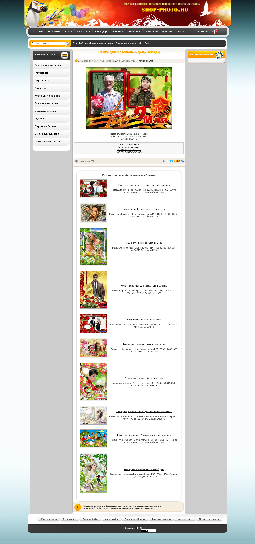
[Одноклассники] (175, 161)
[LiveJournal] (182, 161)
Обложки (118, 31)
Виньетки (54, 31)
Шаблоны (135, 31)
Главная (38, 31)
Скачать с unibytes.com (129, 147)
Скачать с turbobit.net (129, 144)
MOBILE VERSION (205, 32)
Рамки (68, 31)
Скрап (180, 31)
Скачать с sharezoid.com (129, 149)
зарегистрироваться (112, 508)
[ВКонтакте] (168, 161)
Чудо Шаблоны (80, 43)
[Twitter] (171, 161)
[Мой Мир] (179, 161)
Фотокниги (83, 31)
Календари (101, 31)
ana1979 (116, 61)
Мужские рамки (106, 43)
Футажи (167, 31)
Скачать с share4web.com (129, 152)
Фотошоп (152, 31)
